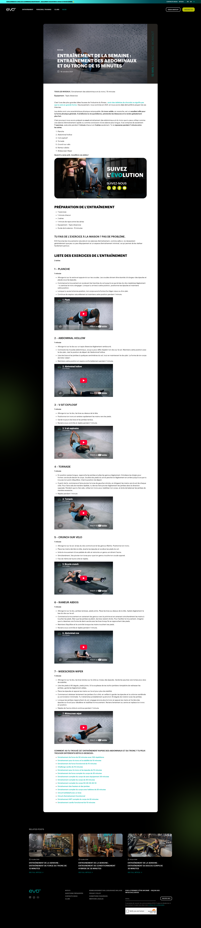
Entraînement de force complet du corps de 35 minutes (80, 773)
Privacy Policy (95, 893)
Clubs (56, 9)
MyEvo (181, 1)
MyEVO (67, 890)
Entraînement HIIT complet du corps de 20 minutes (78, 799)
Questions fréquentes (74, 893)
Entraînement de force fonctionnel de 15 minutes (77, 764)
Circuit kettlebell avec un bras (69, 793)
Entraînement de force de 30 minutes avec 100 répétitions (81, 757)
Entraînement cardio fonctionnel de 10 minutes (76, 802)
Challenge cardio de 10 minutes (70, 767)
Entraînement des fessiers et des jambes (74, 786)
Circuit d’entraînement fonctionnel (71, 796)
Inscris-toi (188, 10)
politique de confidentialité (156, 905)
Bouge (60, 50)
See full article (35, 872)
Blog (64, 9)
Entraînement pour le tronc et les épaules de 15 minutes (80, 770)
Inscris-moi (166, 898)
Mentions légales (96, 899)
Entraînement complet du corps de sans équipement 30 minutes (83, 776)
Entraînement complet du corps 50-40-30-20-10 (77, 783)
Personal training (43, 9)
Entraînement (27, 9)
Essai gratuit (173, 10)
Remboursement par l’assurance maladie (105, 890)
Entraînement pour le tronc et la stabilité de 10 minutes (79, 760)
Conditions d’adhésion (98, 896)
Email (127, 898)
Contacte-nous (172, 1)
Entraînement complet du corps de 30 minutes (76, 780)
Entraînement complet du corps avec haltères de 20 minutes (82, 789)
